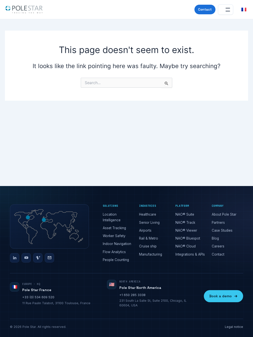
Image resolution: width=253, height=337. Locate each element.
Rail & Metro (148, 238)
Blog (215, 238)
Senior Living (149, 223)
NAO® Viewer (186, 230)
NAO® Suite (184, 214)
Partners (218, 223)
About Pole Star (224, 214)
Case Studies (222, 230)
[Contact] (49, 257)
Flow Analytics (114, 252)
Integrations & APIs (190, 254)
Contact (205, 9)
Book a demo (220, 296)
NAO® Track (185, 223)
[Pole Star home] (23, 10)
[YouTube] (26, 257)
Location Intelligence (112, 217)
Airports (145, 230)
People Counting (116, 260)
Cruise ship (148, 246)
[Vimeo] (37, 257)
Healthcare (147, 214)
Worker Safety (114, 236)
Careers (218, 246)
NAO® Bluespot (187, 238)
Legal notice (234, 327)
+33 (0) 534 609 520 (38, 297)
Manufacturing (150, 254)
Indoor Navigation (117, 244)
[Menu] (225, 9)
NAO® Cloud (185, 246)
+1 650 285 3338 (132, 295)
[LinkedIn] (14, 257)
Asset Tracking (114, 228)
